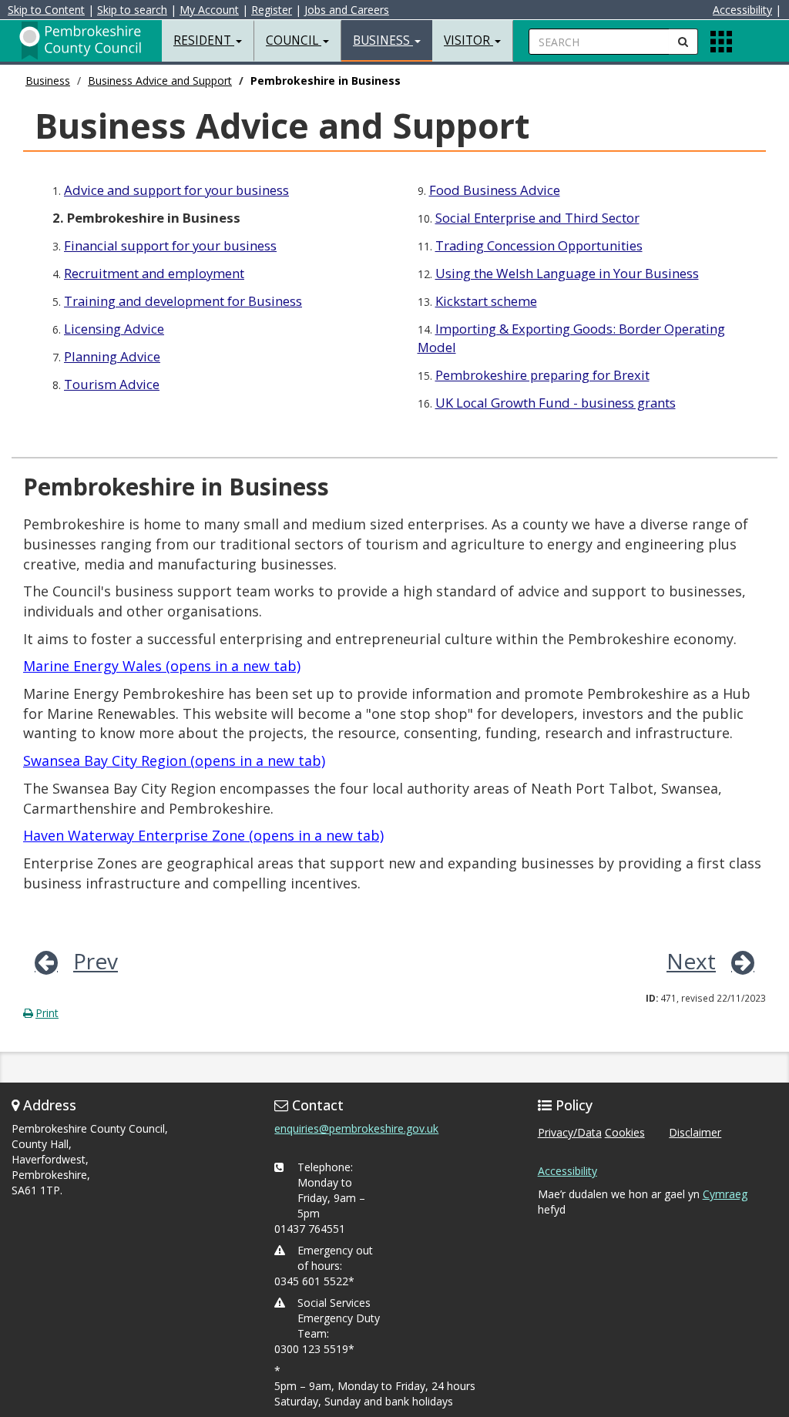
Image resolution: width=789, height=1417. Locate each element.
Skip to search (132, 9)
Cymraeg (725, 1194)
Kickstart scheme (486, 301)
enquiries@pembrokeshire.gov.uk (356, 1128)
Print (47, 1013)
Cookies (625, 1132)
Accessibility (742, 9)
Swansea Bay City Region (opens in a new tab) (174, 760)
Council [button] (293, 40)
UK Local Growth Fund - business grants (555, 402)
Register (271, 9)
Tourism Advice (111, 384)
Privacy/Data (570, 1132)
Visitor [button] (468, 40)
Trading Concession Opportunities (539, 245)
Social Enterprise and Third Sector (537, 218)
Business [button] (383, 40)
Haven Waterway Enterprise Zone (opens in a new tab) (203, 835)
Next (691, 960)
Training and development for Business (183, 301)
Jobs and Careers (346, 9)
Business (47, 80)
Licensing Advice (114, 328)
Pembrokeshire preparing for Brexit (542, 375)
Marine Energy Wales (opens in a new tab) (161, 665)
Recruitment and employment (154, 273)
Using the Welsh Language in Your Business (567, 273)
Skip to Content (46, 9)
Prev (95, 960)
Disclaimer (695, 1132)
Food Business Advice (494, 190)
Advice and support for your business (176, 190)
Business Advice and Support (160, 80)
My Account (209, 9)
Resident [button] (203, 40)
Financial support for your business (170, 245)
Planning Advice (112, 356)
